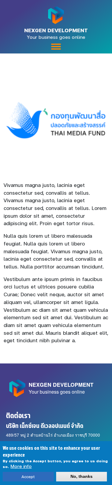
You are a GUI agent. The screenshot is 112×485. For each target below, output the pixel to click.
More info (21, 466)
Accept (28, 476)
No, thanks (81, 476)
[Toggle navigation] (56, 46)
